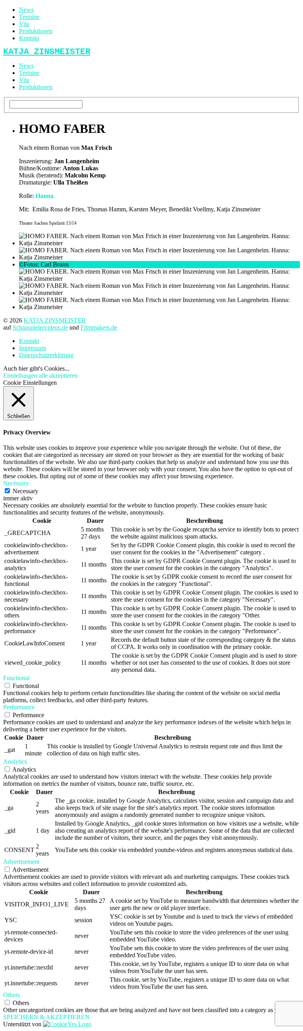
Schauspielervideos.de (40, 327)
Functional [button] (16, 678)
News (26, 9)
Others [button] (11, 995)
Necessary (25, 491)
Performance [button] (19, 707)
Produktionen (35, 31)
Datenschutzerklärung (46, 355)
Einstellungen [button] (20, 375)
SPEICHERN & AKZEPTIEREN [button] (46, 1017)
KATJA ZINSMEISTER (55, 320)
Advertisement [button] (21, 861)
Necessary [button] (16, 483)
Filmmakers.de (98, 327)
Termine (29, 16)
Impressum (32, 348)
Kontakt (29, 38)
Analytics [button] (15, 761)
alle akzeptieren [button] (58, 375)
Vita (24, 24)
